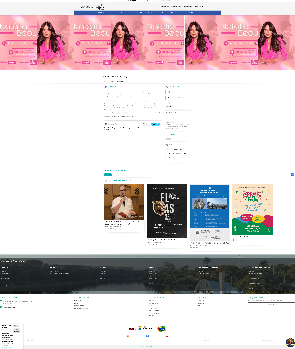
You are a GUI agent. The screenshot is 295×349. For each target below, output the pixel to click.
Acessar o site (176, 92)
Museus (150, 305)
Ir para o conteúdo (143, 0)
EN (128, 0)
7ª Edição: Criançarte (243, 236)
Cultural (118, 72)
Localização (120, 81)
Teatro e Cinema (152, 306)
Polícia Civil (102, 273)
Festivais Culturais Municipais (81, 301)
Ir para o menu (151, 0)
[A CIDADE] (106, 13)
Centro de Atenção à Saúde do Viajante (59, 273)
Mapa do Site (207, 340)
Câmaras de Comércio (204, 273)
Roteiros (151, 316)
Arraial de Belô (77, 300)
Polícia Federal (202, 276)
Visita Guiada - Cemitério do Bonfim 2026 (209, 243)
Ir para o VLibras (174, 0)
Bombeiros (102, 276)
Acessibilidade (106, 0)
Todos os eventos (153, 300)
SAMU (51, 276)
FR (130, 0)
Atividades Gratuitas (153, 301)
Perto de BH (151, 315)
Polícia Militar (103, 271)
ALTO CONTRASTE (121, 0)
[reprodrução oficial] (73, 42)
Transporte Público (5, 285)
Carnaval (76, 303)
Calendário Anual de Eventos (255, 273)
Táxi (2, 283)
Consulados (201, 271)
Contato (200, 301)
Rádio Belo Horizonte (12, 307)
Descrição (111, 81)
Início (105, 81)
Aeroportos (3, 271)
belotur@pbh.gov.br (7, 303)
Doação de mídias (253, 276)
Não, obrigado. (16, 330)
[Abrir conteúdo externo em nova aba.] (146, 124)
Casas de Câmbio (153, 273)
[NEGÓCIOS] (192, 13)
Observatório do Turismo (254, 283)
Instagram (169, 106)
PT (134, 0)
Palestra (112, 73)
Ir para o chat (166, 0)
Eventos (105, 72)
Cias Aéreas (152, 283)
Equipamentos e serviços (254, 278)
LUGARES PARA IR (142, 13)
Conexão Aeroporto (5, 273)
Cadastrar (271, 304)
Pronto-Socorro (54, 271)
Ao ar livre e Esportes (154, 310)
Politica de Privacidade (265, 340)
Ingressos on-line (178, 149)
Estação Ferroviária (5, 278)
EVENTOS (120, 13)
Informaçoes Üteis (147, 340)
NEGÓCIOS (187, 13)
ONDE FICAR (166, 13)
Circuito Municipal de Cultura (81, 308)
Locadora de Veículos (154, 271)
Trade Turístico (252, 271)
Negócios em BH (202, 303)
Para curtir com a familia (154, 313)
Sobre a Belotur (164, 6)
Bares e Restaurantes (153, 303)
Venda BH (251, 288)
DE (132, 0)
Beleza (186, 153)
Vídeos (196, 6)
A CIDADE (101, 13)
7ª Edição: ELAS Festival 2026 (162, 240)
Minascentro (108, 174)
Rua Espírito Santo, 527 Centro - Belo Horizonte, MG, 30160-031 (17, 301)
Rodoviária (3, 276)
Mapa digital (188, 6)
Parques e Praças (153, 308)
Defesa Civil (102, 278)
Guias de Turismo (153, 278)
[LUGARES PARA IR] (151, 13)
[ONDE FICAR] (172, 13)
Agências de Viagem (154, 276)
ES (135, 0)
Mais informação (6, 347)
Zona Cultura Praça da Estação (81, 306)
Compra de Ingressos (178, 97)
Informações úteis (177, 6)
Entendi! (16, 326)
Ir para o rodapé (159, 0)
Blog (201, 6)
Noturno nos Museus (79, 305)
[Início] (92, 4)
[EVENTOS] (125, 13)
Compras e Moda (152, 311)
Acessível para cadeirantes (174, 153)
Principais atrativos (253, 285)
